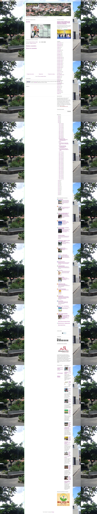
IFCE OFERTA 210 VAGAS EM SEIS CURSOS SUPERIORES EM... (64, 144)
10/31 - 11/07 (61, 128)
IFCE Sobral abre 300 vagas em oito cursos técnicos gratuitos (66, 208)
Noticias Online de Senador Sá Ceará (64, 321)
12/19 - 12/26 (61, 123)
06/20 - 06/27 (61, 154)
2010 (59, 193)
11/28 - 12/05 (61, 127)
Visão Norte (60, 206)
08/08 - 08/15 (61, 136)
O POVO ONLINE (60, 373)
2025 (59, 117)
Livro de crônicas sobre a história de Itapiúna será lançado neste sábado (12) (65, 256)
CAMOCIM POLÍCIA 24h (62, 220)
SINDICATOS (59, 90)
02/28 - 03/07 (61, 173)
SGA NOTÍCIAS (60, 199)
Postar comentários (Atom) (42, 76)
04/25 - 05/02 (61, 164)
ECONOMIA (59, 54)
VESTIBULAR (59, 92)
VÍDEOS (58, 93)
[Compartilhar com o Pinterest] (45, 42)
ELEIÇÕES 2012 (59, 57)
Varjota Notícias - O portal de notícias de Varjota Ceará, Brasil (64, 241)
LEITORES (58, 73)
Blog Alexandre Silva (61, 261)
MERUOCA (58, 77)
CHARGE (31, 43)
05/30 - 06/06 (61, 158)
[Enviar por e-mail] (41, 42)
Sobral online (60, 270)
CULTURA (58, 51)
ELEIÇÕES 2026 (59, 67)
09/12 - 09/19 (61, 132)
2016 (59, 185)
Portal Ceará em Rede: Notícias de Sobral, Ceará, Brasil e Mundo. (63, 213)
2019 (59, 181)
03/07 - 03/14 (61, 172)
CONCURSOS (59, 50)
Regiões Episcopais (60, 369)
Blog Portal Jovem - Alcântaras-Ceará (64, 323)
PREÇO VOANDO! (70, 382)
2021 (59, 122)
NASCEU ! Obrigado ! (70, 401)
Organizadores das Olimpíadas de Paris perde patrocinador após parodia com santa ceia (63, 237)
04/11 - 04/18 (61, 167)
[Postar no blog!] (42, 42)
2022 (59, 121)
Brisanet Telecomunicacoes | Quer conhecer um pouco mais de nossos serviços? (66, 272)
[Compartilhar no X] (43, 42)
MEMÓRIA (58, 76)
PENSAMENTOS (59, 83)
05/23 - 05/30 (61, 159)
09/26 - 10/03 (61, 131)
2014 (59, 188)
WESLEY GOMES (70, 389)
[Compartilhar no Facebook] (44, 42)
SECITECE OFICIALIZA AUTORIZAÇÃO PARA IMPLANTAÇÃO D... (62, 147)
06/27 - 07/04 (61, 153)
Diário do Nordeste (58, 376)
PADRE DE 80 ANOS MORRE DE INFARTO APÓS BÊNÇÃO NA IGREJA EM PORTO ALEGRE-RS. (64, 286)
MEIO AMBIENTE (59, 74)
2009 (59, 194)
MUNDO (58, 79)
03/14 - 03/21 (61, 171)
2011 (59, 192)
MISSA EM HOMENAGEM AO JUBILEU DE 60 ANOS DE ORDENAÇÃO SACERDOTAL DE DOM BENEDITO (65, 317)
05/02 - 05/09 (61, 163)
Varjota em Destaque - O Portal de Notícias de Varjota (63, 228)
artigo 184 (35, 82)
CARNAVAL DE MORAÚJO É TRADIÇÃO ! (70, 467)
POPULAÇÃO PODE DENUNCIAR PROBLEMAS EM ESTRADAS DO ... (63, 139)
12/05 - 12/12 (61, 126)
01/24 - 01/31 (61, 176)
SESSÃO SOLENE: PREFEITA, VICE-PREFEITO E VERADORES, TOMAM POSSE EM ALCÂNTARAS (63, 22)
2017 (59, 184)
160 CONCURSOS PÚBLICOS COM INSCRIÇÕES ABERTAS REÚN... (64, 149)
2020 (59, 180)
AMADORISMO (59, 45)
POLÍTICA (34, 43)
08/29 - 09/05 (61, 135)
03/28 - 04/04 (61, 168)
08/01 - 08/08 (61, 137)
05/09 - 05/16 (61, 162)
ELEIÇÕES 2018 (59, 61)
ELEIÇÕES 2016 (59, 60)
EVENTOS (58, 70)
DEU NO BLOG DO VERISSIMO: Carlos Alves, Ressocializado (65, 279)
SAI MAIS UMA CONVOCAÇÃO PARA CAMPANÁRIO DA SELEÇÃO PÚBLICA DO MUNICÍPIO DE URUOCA (63, 297)
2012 (59, 190)
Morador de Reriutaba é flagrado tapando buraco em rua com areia (66, 243)
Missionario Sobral (61, 277)
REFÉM (60, 141)
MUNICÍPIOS (59, 80)
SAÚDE (58, 89)
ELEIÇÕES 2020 (59, 63)
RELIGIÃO (58, 87)
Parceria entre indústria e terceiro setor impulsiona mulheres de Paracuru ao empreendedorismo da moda (65, 202)
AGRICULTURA (59, 44)
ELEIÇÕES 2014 (59, 58)
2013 (59, 189)
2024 (59, 118)
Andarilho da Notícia (61, 235)
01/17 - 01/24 (61, 177)
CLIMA (58, 48)
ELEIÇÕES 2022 (59, 64)
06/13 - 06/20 (61, 155)
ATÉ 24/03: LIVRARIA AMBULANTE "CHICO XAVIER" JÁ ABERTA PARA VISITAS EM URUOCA (63, 303)
